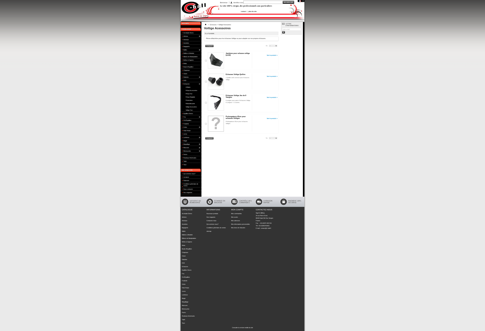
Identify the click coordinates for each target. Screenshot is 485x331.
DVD (184, 80)
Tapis (185, 161)
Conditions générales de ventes (190, 184)
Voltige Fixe (189, 110)
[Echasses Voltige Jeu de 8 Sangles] (216, 103)
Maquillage (186, 144)
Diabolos (186, 77)
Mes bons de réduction (238, 227)
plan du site (252, 11)
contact (243, 11)
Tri (266, 46)
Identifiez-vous (238, 2)
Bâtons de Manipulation (190, 56)
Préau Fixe (189, 93)
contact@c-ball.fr (266, 228)
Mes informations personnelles (240, 224)
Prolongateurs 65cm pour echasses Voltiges (236, 117)
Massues (186, 147)
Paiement (186, 180)
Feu (184, 117)
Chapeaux (186, 70)
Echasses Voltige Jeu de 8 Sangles (236, 96)
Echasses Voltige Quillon (235, 74)
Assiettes (186, 43)
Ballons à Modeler (188, 53)
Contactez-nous (211, 220)
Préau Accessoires (191, 90)
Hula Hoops (187, 130)
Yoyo (184, 164)
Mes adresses (235, 220)
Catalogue (186, 29)
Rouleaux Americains (189, 158)
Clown (185, 73)
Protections (189, 100)
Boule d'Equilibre (188, 67)
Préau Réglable (190, 97)
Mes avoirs (234, 217)
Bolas (185, 63)
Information (187, 170)
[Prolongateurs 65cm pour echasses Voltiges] (216, 124)
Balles (185, 50)
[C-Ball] (200, 11)
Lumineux (186, 137)
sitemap (209, 231)
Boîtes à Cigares (188, 60)
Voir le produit (271, 55)
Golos (185, 127)
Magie (185, 141)
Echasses (186, 84)
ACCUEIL (185, 23)
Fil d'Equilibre (187, 120)
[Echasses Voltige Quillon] (216, 82)
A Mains (188, 87)
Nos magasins (187, 192)
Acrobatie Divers (188, 33)
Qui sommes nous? (189, 173)
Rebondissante (190, 103)
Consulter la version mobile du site (242, 327)
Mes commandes (236, 213)
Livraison (186, 177)
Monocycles (187, 151)
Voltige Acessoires (191, 107)
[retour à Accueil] (205, 25)
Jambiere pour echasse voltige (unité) (238, 54)
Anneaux (186, 39)
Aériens (185, 36)
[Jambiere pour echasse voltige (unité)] (216, 60)
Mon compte (237, 210)
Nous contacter (188, 189)
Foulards (186, 124)
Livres (185, 134)
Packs (185, 154)
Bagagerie (186, 46)
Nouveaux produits (212, 213)
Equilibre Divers (188, 113)
